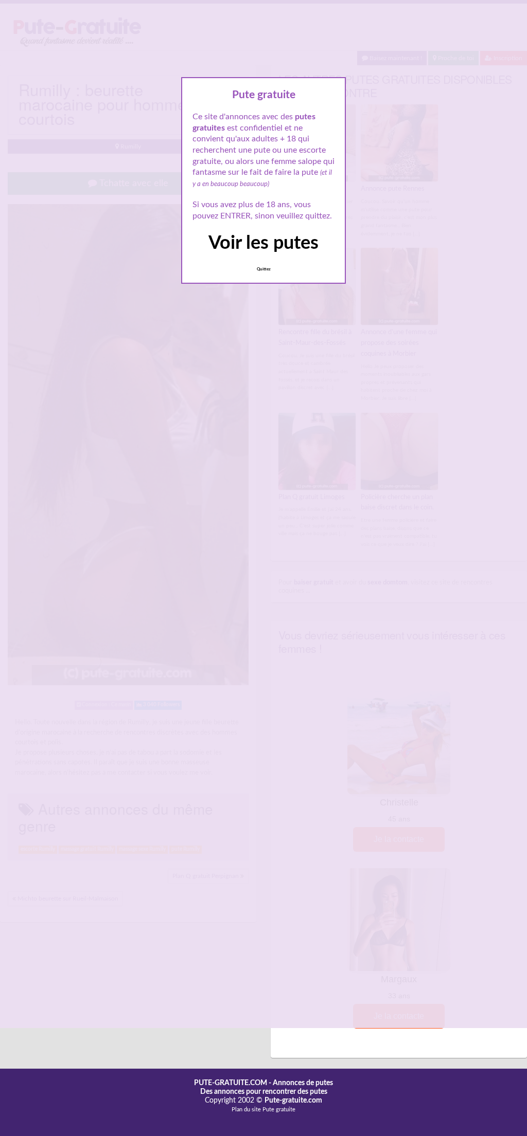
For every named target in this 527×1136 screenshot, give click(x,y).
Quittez (264, 269)
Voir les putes (263, 243)
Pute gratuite (278, 1109)
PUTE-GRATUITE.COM (230, 1083)
